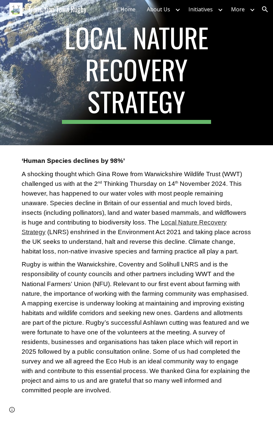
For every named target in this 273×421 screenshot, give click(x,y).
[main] (136, 73)
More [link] (238, 9)
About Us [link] (158, 9)
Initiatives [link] (200, 9)
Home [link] (128, 9)
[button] (265, 9)
